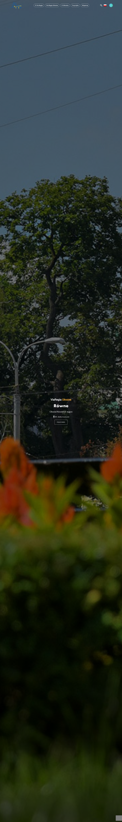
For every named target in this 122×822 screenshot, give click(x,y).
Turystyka (75, 5)
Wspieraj (85, 5)
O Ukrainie (65, 5)
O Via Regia (39, 5)
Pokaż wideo (61, 422)
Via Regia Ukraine (52, 5)
